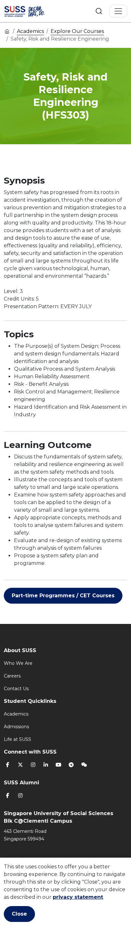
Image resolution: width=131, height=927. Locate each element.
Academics (30, 31)
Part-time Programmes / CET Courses (63, 596)
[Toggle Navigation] (118, 11)
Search (98, 11)
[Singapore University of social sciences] (32, 11)
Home (7, 31)
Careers (12, 676)
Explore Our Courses (77, 31)
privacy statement (78, 897)
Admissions (16, 726)
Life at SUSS (17, 739)
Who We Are (18, 663)
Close (19, 914)
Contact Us (16, 688)
